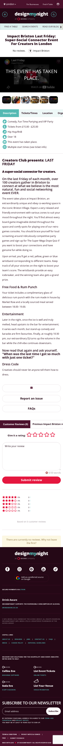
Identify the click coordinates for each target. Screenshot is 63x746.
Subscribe (53, 711)
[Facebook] (7, 569)
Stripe (22, 589)
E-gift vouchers (9, 690)
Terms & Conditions (9, 734)
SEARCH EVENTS (30, 26)
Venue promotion (41, 690)
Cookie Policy (17, 643)
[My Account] (59, 4)
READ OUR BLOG (50, 26)
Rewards (18, 639)
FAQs (31, 408)
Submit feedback (17, 738)
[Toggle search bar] (53, 14)
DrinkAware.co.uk (10, 608)
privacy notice (22, 720)
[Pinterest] (31, 569)
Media (4, 643)
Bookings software (10, 675)
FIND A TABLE (11, 26)
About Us (6, 639)
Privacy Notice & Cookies (30, 734)
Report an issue (31, 398)
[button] (31, 497)
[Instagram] (19, 569)
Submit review (31, 480)
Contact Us (39, 639)
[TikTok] (55, 569)
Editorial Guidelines (37, 643)
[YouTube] (43, 569)
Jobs (28, 639)
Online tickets (40, 675)
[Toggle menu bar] (4, 14)
